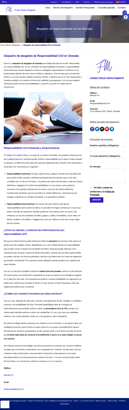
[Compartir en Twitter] (97, 129)
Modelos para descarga (103, 2)
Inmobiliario (66, 2)
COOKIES (122, 401)
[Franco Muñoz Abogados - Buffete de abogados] (21, 9)
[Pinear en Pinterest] (107, 129)
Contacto (122, 8)
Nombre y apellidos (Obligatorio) (104, 146)
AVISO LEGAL (112, 401)
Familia (86, 2)
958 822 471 (9, 375)
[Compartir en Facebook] (92, 129)
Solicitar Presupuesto (85, 8)
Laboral (54, 2)
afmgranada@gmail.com (14, 389)
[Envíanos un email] (3, 2)
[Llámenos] (6, 2)
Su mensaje (95, 167)
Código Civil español (14, 155)
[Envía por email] (102, 129)
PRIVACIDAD (64, 404)
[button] (125, 17)
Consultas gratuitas (106, 8)
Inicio (47, 8)
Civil (77, 2)
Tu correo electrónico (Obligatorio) (105, 156)
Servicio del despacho (63, 8)
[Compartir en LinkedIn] (112, 129)
